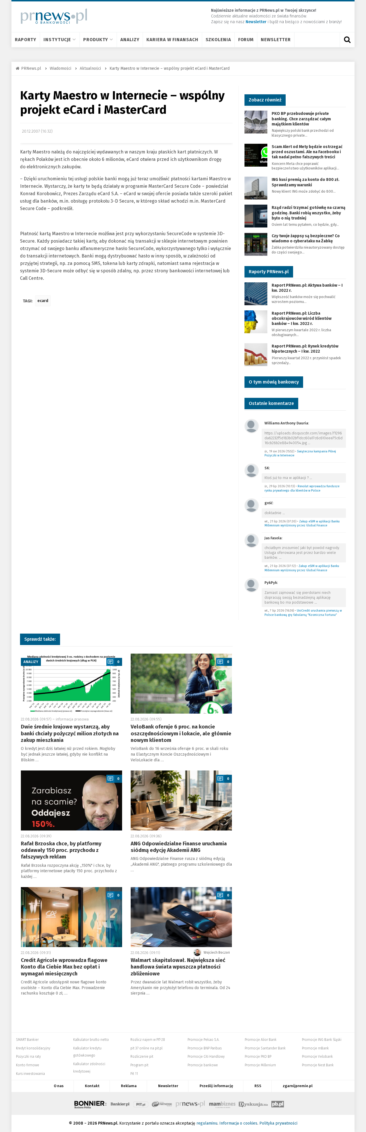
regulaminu (206, 1123)
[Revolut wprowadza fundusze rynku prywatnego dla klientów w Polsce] (251, 470)
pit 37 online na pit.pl (146, 1048)
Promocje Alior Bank (261, 1040)
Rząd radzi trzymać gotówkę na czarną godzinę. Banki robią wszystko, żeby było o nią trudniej (308, 212)
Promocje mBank (315, 1048)
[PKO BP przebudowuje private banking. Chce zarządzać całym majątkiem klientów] (255, 122)
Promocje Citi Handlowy (206, 1057)
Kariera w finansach (172, 39)
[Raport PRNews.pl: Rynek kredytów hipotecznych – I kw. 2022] (255, 354)
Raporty (25, 39)
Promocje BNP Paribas (205, 1048)
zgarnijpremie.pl (298, 1086)
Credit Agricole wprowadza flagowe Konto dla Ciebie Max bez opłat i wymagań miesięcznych (64, 967)
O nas (58, 1086)
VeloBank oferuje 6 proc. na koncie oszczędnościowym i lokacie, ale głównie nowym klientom (181, 733)
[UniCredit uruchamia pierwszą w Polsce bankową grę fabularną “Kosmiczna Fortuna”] (251, 585)
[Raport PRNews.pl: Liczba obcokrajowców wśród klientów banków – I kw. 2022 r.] (255, 321)
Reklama (129, 1086)
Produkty (95, 39)
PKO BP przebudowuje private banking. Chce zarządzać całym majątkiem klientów (301, 118)
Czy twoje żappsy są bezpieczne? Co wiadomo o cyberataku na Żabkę (306, 238)
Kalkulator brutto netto (91, 1040)
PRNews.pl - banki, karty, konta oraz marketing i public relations (191, 1103)
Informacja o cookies (238, 1123)
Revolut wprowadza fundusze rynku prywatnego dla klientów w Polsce (301, 488)
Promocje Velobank (317, 1057)
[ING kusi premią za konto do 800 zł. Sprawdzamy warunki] (255, 188)
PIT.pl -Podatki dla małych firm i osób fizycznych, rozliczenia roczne (140, 1103)
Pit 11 (134, 1074)
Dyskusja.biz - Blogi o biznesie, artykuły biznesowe (253, 1103)
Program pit (139, 1065)
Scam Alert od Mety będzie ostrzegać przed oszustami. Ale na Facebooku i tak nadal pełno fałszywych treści (307, 151)
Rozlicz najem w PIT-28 (147, 1040)
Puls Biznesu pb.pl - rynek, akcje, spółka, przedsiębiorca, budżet (277, 1103)
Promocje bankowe (203, 1065)
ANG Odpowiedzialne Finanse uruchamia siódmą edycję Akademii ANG (179, 846)
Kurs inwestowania (30, 1074)
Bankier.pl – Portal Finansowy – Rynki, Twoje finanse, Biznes (120, 1103)
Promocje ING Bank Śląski (321, 1040)
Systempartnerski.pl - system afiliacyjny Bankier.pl (162, 1103)
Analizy (129, 39)
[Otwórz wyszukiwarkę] (347, 39)
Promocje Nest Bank (318, 1065)
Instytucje (57, 39)
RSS (257, 1086)
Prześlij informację (216, 1086)
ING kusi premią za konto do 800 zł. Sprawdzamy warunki (305, 182)
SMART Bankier (27, 1040)
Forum (246, 39)
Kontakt (92, 1086)
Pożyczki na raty (28, 1057)
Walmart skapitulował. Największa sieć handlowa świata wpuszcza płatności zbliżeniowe (178, 967)
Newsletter (276, 39)
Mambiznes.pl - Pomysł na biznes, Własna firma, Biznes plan (222, 1103)
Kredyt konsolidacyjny (33, 1048)
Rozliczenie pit (141, 1057)
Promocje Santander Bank (265, 1048)
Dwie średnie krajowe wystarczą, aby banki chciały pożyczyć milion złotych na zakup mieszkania (70, 733)
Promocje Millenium (260, 1065)
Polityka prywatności (278, 1123)
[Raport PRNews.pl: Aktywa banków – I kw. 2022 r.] (255, 293)
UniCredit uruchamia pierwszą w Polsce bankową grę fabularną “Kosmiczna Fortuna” (303, 613)
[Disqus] (126, 395)
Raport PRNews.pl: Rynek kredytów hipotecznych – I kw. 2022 (305, 349)
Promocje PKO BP (258, 1057)
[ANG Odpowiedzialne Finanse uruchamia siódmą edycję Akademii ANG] (181, 800)
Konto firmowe (27, 1065)
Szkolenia (218, 39)
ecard (42, 300)
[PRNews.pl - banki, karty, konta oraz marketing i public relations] (51, 16)
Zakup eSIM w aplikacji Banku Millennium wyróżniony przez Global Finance (302, 524)
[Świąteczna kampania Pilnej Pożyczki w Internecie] (251, 425)
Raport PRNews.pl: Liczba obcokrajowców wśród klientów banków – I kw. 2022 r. (301, 318)
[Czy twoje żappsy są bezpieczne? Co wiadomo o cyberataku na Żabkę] (255, 244)
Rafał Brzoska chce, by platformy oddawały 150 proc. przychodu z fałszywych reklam (61, 850)
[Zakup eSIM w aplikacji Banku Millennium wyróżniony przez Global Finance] (251, 505)
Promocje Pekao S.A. (203, 1040)
